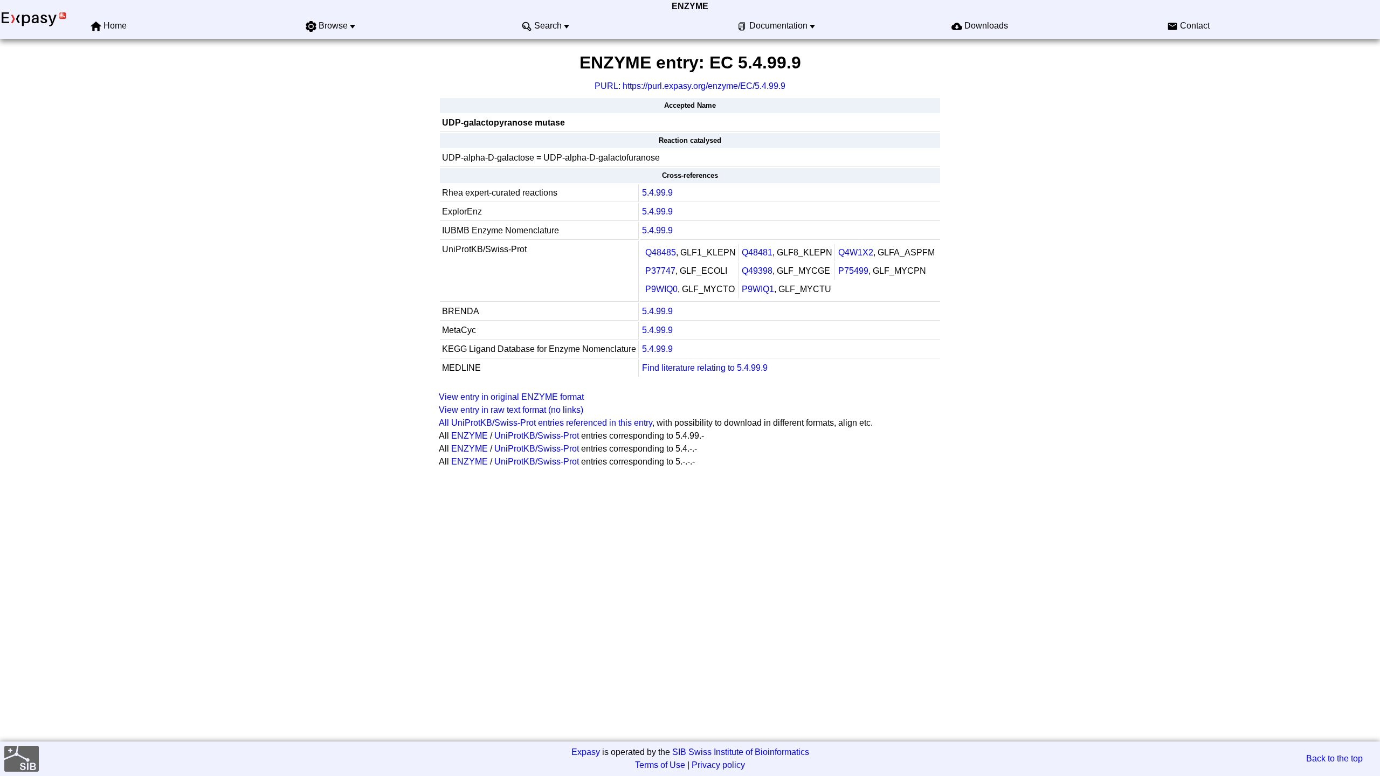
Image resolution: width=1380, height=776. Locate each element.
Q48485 (660, 252)
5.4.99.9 (657, 192)
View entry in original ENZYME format (511, 396)
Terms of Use (660, 765)
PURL (606, 86)
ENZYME (690, 6)
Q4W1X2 (855, 252)
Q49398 (757, 270)
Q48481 (757, 252)
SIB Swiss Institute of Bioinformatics (740, 752)
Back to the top (1334, 758)
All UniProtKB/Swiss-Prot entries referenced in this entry (545, 422)
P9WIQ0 (661, 289)
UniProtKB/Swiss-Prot (536, 435)
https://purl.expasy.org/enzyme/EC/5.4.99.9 (704, 86)
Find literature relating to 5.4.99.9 (705, 367)
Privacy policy (718, 765)
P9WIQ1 (758, 289)
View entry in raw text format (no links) (511, 409)
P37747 (660, 270)
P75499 (853, 270)
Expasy (585, 752)
